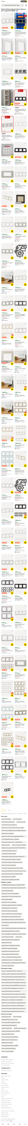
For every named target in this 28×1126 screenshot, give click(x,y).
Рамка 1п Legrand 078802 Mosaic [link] (20, 58)
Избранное (14, 1124)
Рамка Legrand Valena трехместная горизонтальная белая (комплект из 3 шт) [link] (20, 446)
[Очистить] (22, 5)
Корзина (19, 1124)
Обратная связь (4, 1112)
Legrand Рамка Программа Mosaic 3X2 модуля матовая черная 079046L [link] (20, 162)
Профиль (25, 1124)
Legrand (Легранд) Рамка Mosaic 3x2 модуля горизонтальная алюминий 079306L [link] (7, 315)
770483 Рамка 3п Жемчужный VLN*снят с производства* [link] (7, 369)
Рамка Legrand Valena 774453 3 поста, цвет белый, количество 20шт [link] (7, 211)
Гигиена (3, 1081)
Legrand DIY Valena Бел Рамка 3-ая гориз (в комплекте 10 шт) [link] (7, 548)
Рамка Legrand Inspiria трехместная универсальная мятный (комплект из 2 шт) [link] (7, 725)
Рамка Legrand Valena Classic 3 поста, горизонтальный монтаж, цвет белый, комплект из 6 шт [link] (20, 625)
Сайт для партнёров (5, 1065)
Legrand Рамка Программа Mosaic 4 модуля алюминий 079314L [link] (6, 186)
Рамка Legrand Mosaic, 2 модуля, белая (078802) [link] (7, 58)
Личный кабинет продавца (7, 1059)
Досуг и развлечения (5, 1076)
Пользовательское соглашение (7, 1110)
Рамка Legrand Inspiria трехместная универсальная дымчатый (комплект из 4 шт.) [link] (7, 598)
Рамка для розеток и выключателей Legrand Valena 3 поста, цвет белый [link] (20, 136)
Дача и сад (3, 1094)
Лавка (8, 1124)
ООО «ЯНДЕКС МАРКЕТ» (10, 1119)
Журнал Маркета (5, 1116)
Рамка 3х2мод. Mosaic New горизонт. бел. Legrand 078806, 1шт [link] (6, 33)
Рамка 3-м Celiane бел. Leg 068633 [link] (6, 497)
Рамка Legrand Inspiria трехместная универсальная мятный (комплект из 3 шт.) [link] (7, 471)
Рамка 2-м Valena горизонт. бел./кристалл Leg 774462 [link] (7, 650)
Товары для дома (5, 1087)
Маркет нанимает (5, 1114)
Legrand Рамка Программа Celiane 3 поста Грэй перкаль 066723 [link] (19, 497)
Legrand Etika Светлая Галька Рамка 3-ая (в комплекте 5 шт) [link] (19, 725)
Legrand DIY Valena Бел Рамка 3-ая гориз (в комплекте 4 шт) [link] (20, 290)
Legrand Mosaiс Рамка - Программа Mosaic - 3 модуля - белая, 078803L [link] (7, 84)
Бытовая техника (5, 1079)
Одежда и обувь (4, 1085)
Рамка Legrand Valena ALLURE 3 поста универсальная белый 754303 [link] (19, 343)
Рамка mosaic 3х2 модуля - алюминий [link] (20, 237)
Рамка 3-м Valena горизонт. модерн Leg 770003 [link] (19, 211)
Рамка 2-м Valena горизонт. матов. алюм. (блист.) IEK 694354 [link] (20, 776)
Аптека (2, 1089)
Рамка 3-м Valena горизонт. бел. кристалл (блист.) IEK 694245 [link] (7, 574)
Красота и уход (4, 1091)
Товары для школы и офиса (7, 1098)
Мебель (2, 1077)
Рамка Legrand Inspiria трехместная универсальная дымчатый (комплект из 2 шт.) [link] (7, 777)
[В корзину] (12, 27)
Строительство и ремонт (6, 1104)
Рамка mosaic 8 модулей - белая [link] (7, 290)
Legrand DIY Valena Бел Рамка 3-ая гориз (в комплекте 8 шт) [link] (7, 522)
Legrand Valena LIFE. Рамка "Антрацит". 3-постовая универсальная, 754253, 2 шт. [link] (7, 802)
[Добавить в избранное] (12, 14)
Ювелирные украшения (6, 1107)
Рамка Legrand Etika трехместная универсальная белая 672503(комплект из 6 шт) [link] (20, 548)
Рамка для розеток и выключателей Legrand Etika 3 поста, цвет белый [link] (7, 237)
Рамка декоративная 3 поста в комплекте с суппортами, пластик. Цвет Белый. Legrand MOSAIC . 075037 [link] (20, 84)
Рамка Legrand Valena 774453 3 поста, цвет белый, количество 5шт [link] (20, 471)
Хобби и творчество (5, 1092)
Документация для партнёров (7, 1063)
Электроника (4, 1083)
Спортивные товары (5, 1100)
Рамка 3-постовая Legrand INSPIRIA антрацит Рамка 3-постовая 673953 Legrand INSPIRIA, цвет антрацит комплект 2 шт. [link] (20, 598)
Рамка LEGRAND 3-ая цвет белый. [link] (6, 110)
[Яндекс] (11, 1121)
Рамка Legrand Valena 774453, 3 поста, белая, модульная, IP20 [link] (20, 751)
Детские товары (4, 1106)
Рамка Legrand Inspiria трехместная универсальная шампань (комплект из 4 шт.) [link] (7, 675)
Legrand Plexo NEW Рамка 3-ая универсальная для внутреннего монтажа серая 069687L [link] (20, 33)
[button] (26, 5)
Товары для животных (6, 1102)
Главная (3, 1124)
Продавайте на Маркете (6, 1061)
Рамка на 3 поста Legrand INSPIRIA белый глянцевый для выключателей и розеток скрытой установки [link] (20, 186)
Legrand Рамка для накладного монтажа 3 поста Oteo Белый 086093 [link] (20, 263)
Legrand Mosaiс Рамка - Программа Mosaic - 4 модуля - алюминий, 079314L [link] (20, 675)
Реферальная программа (6, 1070)
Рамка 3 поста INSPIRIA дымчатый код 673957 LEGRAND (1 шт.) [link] (20, 315)
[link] (6, 819)
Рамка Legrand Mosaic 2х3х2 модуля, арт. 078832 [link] (6, 162)
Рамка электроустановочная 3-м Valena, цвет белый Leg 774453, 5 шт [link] (20, 650)
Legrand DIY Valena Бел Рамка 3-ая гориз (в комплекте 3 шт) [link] (20, 574)
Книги (2, 1096)
